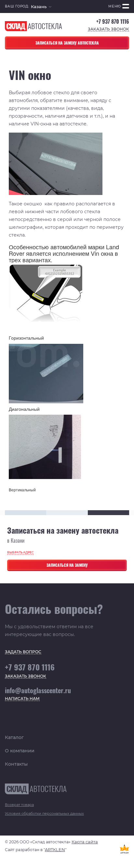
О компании (19, 751)
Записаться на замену (67, 565)
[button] (41, 7)
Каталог (14, 737)
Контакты (16, 764)
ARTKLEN (55, 849)
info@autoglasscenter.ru (38, 690)
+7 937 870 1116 (112, 21)
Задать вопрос (23, 652)
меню (114, 6)
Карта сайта (85, 841)
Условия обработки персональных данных (44, 813)
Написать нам (22, 699)
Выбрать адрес (20, 552)
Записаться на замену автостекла (67, 42)
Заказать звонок (108, 29)
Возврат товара (19, 804)
